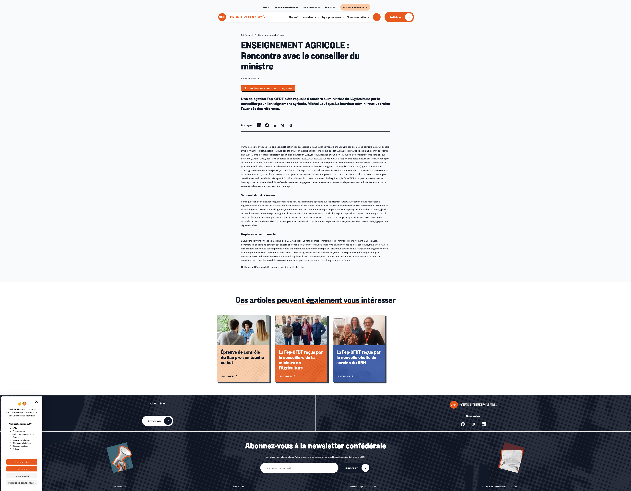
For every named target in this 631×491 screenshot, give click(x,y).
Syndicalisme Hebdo (286, 7)
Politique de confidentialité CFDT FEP (499, 486)
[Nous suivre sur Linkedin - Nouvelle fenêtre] (484, 424)
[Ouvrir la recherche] (377, 17)
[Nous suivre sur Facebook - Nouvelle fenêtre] (463, 424)
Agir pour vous (331, 17)
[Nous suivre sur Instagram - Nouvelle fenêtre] (473, 424)
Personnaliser (22, 475)
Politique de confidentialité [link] (22, 482)
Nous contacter (311, 7)
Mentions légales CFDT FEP (363, 486)
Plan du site (238, 486)
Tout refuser (21, 468)
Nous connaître (357, 17)
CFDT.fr (265, 7)
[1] (380, 209)
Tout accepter (21, 462)
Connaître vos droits (302, 17)
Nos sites (330, 7)
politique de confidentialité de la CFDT (347, 456)
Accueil (249, 34)
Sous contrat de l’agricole (271, 34)
